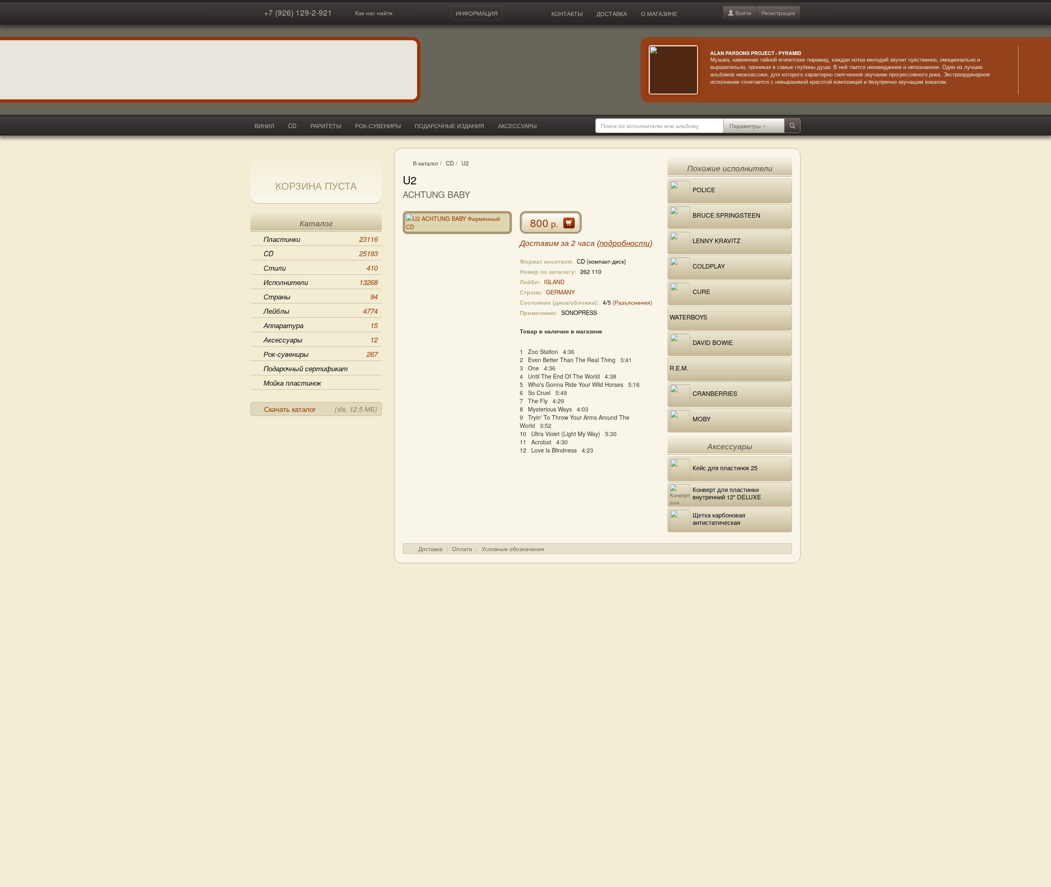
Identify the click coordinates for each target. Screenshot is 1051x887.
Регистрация (778, 13)
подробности (624, 243)
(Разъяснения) (632, 302)
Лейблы (321, 311)
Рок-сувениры (321, 354)
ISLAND (554, 282)
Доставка (430, 549)
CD (292, 126)
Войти (742, 13)
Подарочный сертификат (306, 368)
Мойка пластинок (292, 383)
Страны (321, 296)
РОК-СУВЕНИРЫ (378, 126)
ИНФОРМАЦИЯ (477, 13)
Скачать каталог (320, 409)
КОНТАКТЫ (567, 13)
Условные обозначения (513, 549)
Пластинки (321, 239)
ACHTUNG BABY (436, 194)
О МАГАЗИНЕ (659, 13)
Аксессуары (321, 340)
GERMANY (560, 292)
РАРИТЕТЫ (325, 126)
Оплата (462, 549)
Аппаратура (321, 325)
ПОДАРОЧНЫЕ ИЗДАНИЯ (449, 126)
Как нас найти (373, 13)
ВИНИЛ (264, 126)
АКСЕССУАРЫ (517, 126)
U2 (465, 163)
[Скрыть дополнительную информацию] (1030, 69)
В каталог (425, 163)
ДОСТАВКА (612, 13)
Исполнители (321, 282)
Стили (321, 268)
